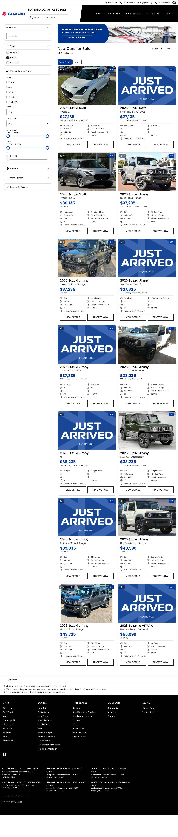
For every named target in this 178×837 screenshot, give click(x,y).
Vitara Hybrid (9, 724)
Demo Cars (43, 712)
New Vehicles (111, 13)
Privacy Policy (149, 708)
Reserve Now (100, 144)
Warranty (77, 720)
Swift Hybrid (8, 708)
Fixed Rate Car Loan (47, 748)
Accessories (78, 728)
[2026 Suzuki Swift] (87, 85)
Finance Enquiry (45, 732)
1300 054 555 (14, 774)
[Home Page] (13, 14)
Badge (9, 106)
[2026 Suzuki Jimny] (147, 172)
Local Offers (43, 724)
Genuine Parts (79, 732)
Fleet (40, 728)
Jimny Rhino (9, 740)
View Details (73, 144)
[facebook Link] (174, 2)
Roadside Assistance (83, 716)
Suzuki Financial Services (49, 744)
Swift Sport (8, 712)
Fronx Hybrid (9, 720)
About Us (112, 712)
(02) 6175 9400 (103, 791)
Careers (111, 716)
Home (98, 13)
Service (76, 708)
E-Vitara (7, 732)
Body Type (11, 118)
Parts (75, 724)
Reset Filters (64, 62)
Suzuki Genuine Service (84, 712)
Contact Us (113, 708)
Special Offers (151, 13)
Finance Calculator (47, 736)
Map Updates (79, 736)
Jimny (6, 736)
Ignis (5, 716)
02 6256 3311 (102, 777)
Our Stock (131, 13)
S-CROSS (7, 728)
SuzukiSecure (44, 740)
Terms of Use (148, 712)
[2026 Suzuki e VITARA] (147, 603)
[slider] (8, 136)
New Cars (42, 708)
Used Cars (43, 716)
